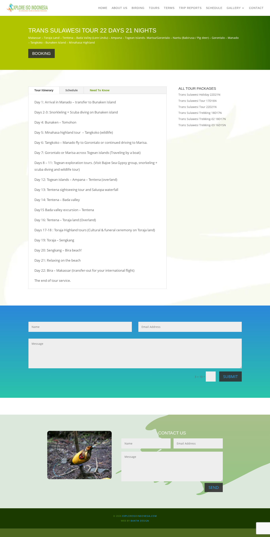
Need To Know (100, 90)
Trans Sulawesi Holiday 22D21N (199, 94)
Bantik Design (140, 520)
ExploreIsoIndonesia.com (139, 515)
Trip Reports (190, 8)
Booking (41, 53)
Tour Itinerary (43, 90)
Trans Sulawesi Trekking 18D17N (200, 113)
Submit (230, 376)
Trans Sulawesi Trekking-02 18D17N (202, 119)
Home (102, 8)
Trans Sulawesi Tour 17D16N (197, 101)
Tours (154, 8)
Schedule (214, 8)
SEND (214, 487)
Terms (169, 8)
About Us (119, 8)
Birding (138, 8)
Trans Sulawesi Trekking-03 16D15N (202, 125)
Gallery (234, 8)
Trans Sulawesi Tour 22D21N (197, 107)
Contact (256, 8)
